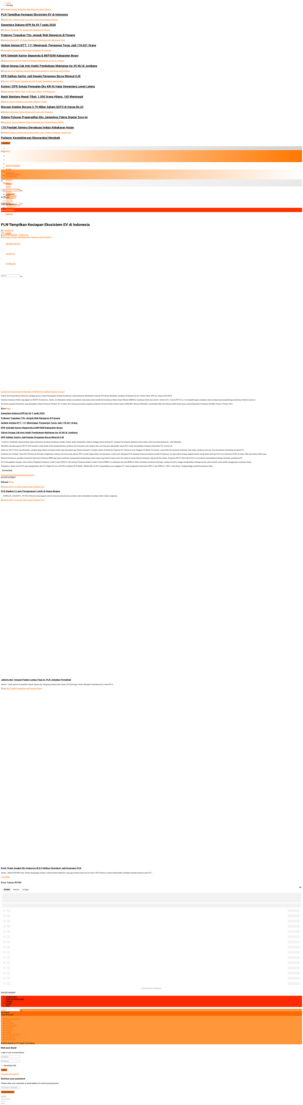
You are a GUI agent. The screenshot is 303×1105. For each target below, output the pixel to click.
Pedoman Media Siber (15, 999)
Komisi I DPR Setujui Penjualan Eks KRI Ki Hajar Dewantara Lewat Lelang (48, 86)
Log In (3, 1096)
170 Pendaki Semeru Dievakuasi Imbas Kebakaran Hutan (37, 127)
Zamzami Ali (8, 230)
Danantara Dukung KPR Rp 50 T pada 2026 (28, 24)
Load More (5, 143)
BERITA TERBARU (13, 148)
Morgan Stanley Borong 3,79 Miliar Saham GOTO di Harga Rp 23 (42, 107)
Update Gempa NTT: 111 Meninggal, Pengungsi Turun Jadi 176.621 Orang (48, 45)
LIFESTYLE (10, 254)
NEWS (8, 203)
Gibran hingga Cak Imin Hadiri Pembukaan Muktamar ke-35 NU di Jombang (49, 66)
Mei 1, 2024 (6, 233)
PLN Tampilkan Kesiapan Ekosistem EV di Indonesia (34, 14)
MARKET (9, 164)
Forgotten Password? (10, 1074)
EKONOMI (10, 156)
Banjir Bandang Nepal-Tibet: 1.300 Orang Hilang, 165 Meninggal (42, 96)
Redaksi (9, 1001)
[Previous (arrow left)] (2, 1101)
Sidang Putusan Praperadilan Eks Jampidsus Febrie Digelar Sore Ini (44, 117)
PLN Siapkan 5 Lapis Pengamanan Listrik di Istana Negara (30, 491)
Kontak (8, 1003)
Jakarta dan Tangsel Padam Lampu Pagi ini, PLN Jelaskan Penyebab (36, 680)
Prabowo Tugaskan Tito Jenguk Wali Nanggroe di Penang (38, 35)
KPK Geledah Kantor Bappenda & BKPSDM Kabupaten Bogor (40, 55)
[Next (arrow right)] (4, 1101)
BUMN (8, 169)
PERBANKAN (11, 160)
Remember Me (10, 1065)
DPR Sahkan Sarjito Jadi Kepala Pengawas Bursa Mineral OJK (41, 76)
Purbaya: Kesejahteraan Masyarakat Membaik (30, 137)
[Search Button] (21, 203)
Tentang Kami (11, 997)
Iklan (8, 1006)
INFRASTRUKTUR (13, 244)
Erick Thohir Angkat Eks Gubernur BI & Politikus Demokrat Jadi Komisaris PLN (41, 868)
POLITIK (9, 201)
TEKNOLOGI (11, 264)
